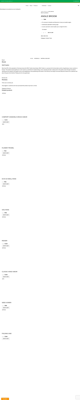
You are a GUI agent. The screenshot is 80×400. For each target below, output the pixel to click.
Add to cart (50, 32)
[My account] (76, 5)
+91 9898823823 (76, 1)
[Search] (74, 5)
